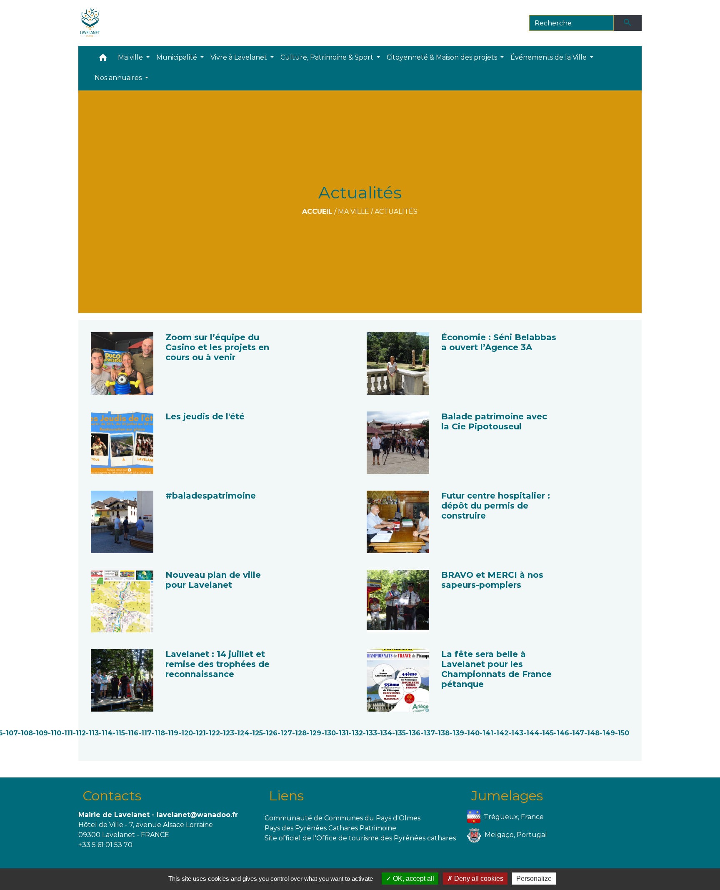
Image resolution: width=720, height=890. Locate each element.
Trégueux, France (514, 816)
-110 (54, 733)
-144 (531, 733)
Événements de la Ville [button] (549, 57)
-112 (79, 733)
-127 (285, 733)
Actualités (396, 212)
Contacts (111, 795)
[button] (103, 59)
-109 (40, 733)
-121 (199, 733)
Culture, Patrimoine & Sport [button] (327, 57)
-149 (607, 733)
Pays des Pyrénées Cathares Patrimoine (330, 828)
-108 (25, 733)
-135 (399, 733)
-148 (592, 733)
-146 (561, 733)
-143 (515, 733)
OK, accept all (412, 878)
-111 (67, 733)
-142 (500, 733)
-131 (342, 733)
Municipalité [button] (177, 57)
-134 (384, 733)
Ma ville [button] (131, 57)
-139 (457, 733)
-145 (546, 733)
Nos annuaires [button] (119, 78)
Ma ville (353, 212)
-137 (427, 733)
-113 (92, 733)
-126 (270, 733)
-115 (118, 733)
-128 (299, 733)
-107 (10, 733)
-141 (486, 733)
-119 (171, 733)
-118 (158, 733)
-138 (442, 733)
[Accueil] (90, 23)
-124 (241, 733)
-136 (413, 733)
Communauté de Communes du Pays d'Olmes (342, 818)
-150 (622, 733)
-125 (256, 733)
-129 (314, 733)
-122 (213, 733)
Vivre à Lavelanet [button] (239, 57)
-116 (131, 733)
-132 (356, 733)
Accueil (317, 212)
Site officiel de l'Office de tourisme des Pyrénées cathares (360, 838)
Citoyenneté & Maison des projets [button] (443, 57)
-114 (105, 733)
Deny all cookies (477, 878)
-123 (227, 733)
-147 (576, 733)
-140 (472, 733)
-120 (185, 733)
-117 (145, 733)
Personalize (534, 878)
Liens (286, 795)
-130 (328, 733)
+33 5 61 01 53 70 (105, 845)
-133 (370, 733)
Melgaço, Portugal (516, 834)
